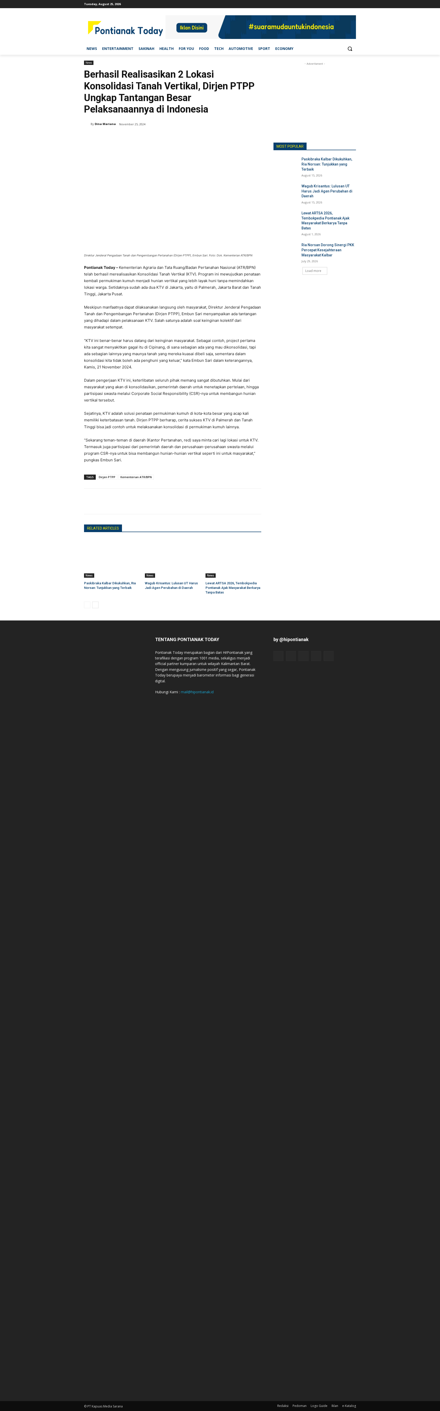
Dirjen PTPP (107, 477)
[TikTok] (339, 4)
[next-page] (95, 605)
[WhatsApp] (112, 501)
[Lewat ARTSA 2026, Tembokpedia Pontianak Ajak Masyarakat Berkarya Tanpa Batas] (233, 558)
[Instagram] (332, 4)
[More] (136, 501)
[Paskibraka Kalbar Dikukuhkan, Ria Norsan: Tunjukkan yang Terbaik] (112, 558)
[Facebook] (325, 4)
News (89, 62)
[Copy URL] (124, 501)
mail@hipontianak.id (197, 691)
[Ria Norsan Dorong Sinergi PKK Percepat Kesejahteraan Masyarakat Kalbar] (285, 251)
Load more (313, 271)
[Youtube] (353, 4)
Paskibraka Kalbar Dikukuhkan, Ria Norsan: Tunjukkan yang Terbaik (326, 164)
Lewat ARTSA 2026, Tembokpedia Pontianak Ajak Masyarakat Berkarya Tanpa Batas (232, 587)
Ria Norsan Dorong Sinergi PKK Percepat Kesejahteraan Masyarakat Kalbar (327, 250)
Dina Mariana (105, 124)
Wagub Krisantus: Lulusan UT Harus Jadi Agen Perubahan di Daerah (326, 191)
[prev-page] (87, 605)
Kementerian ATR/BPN (136, 477)
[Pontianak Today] (125, 27)
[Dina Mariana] (87, 124)
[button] (350, 49)
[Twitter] (346, 4)
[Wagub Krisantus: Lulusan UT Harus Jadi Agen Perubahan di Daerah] (173, 558)
